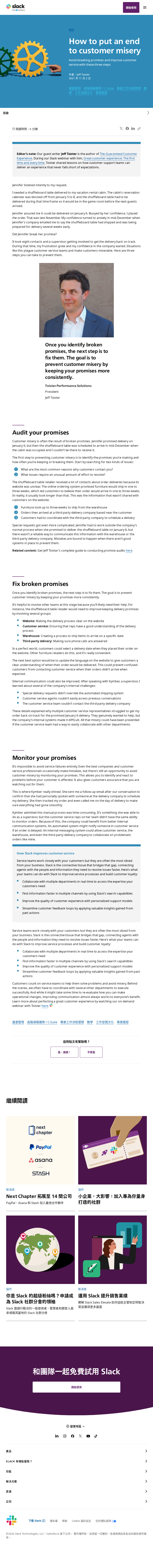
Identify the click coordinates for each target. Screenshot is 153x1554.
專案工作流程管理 (128, 88)
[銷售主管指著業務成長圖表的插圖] (112, 1250)
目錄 (6, 113)
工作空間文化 (84, 92)
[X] (80, 1436)
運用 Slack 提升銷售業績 (103, 1295)
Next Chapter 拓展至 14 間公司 (39, 1196)
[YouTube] (88, 1436)
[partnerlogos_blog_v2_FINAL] (40, 1150)
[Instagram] (64, 1436)
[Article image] (112, 1150)
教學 (90, 1022)
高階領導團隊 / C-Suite (99, 88)
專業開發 (101, 92)
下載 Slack (35, 1520)
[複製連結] (138, 128)
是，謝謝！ (64, 1052)
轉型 (71, 30)
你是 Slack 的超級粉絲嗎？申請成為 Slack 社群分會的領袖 (39, 1298)
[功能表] (144, 7)
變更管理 (75, 88)
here (129, 550)
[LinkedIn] (133, 128)
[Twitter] (121, 128)
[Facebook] (127, 128)
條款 (64, 1521)
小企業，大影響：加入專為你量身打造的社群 (111, 1199)
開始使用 (131, 7)
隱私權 (54, 1521)
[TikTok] (96, 1436)
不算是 (91, 1052)
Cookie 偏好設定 (81, 1521)
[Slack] (15, 7)
